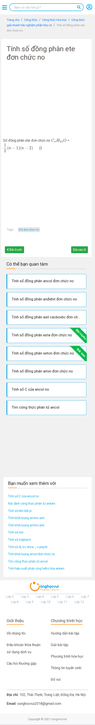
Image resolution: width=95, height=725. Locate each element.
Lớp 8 (15, 602)
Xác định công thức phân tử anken (31, 503)
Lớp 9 (30, 602)
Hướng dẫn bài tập (65, 633)
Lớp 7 (85, 596)
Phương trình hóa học (67, 656)
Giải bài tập (59, 645)
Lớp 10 (45, 602)
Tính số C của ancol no (23, 496)
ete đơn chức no (29, 229)
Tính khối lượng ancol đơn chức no (31, 554)
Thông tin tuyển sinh (66, 668)
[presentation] (58, 140)
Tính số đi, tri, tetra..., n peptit (28, 547)
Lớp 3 (25, 596)
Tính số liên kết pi (20, 511)
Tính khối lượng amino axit (26, 518)
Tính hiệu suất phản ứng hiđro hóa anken (36, 568)
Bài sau (78, 249)
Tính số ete (15, 532)
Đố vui (56, 679)
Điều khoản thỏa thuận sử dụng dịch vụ (23, 648)
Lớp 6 (70, 596)
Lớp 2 (10, 596)
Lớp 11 (62, 602)
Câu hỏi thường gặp (21, 663)
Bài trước (15, 249)
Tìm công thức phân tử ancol (28, 561)
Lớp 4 (40, 596)
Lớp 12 (79, 602)
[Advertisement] (46, 102)
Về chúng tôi (16, 633)
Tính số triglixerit (19, 539)
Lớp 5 (55, 596)
